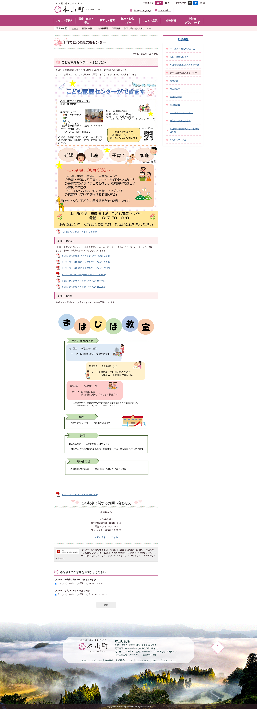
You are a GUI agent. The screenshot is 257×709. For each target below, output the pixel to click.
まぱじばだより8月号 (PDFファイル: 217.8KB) (83, 280)
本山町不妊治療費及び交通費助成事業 (184, 130)
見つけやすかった (65, 594)
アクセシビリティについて (163, 660)
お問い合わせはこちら (106, 537)
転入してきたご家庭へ (180, 120)
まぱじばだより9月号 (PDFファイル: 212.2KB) (84, 287)
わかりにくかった (97, 583)
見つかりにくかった (98, 594)
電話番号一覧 (148, 654)
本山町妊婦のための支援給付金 (184, 64)
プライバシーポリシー (91, 660)
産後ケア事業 (176, 96)
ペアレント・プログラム (181, 112)
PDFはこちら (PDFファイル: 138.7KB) (80, 494)
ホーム (75, 28)
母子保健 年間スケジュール (182, 48)
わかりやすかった (65, 583)
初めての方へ (164, 10)
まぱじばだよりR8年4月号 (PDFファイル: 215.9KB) (86, 256)
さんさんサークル (178, 139)
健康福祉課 (103, 28)
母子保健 (116, 28)
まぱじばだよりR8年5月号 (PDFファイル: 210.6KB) (86, 262)
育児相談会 (175, 104)
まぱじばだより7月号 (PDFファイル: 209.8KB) (84, 274)
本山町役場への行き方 (127, 654)
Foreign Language (142, 10)
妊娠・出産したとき (179, 56)
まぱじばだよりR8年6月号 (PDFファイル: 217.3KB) (86, 268)
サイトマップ (142, 660)
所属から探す (88, 28)
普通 (81, 583)
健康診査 (174, 80)
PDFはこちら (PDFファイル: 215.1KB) (79, 231)
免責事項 (109, 660)
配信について (124, 660)
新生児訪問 (175, 88)
